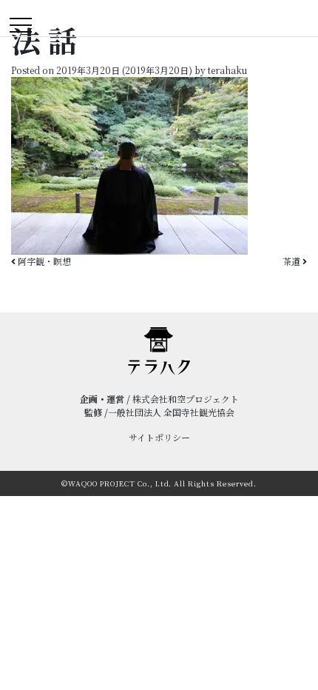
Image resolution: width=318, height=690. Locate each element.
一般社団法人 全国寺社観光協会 (171, 412)
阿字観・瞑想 (43, 261)
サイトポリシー (159, 437)
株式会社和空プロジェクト (185, 398)
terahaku (226, 70)
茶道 (292, 261)
